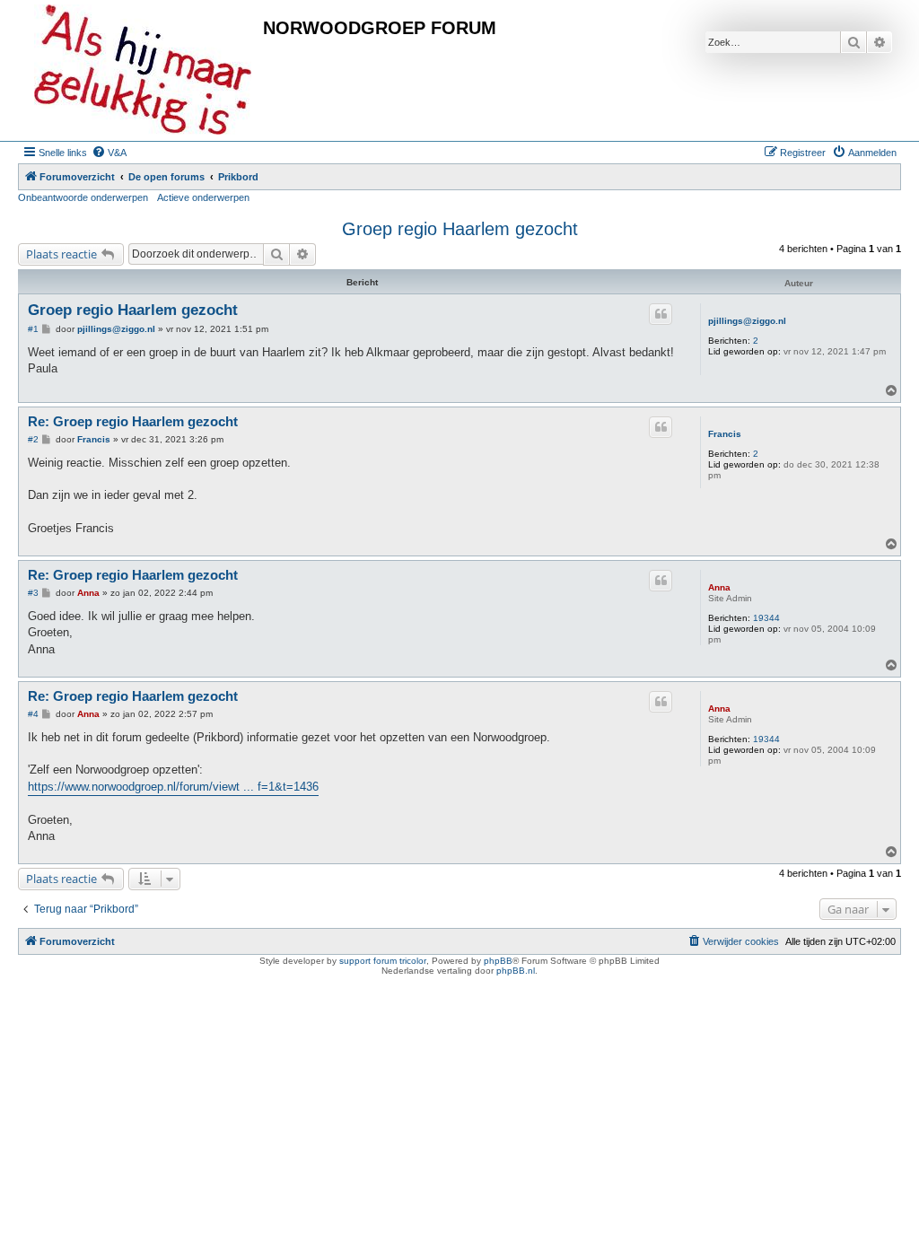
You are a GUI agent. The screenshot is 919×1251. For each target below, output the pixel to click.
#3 (33, 593)
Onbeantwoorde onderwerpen (83, 197)
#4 (33, 714)
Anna (719, 587)
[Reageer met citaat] (660, 314)
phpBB (498, 961)
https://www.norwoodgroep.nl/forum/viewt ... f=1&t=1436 (173, 786)
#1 (33, 329)
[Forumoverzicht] (142, 70)
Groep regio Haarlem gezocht (460, 229)
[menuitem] (109, 152)
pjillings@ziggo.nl (747, 321)
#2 (33, 439)
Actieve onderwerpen (203, 197)
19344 (766, 618)
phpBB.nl (515, 970)
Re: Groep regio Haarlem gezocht (133, 421)
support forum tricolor (382, 961)
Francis (724, 434)
